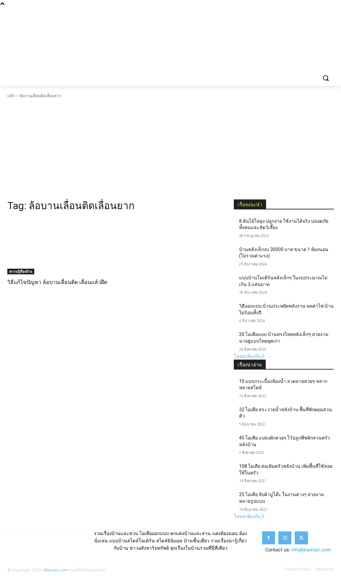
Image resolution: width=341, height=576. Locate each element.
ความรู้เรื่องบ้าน (20, 271)
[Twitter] (320, 12)
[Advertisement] (170, 149)
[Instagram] (311, 12)
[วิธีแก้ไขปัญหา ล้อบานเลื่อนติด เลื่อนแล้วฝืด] (57, 246)
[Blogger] (293, 12)
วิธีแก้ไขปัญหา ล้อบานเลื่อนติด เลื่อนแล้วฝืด (57, 282)
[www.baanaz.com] (46, 35)
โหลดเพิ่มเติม (247, 356)
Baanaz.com (56, 569)
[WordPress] (330, 12)
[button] (326, 78)
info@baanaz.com (311, 549)
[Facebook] (302, 12)
